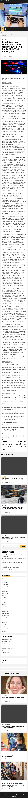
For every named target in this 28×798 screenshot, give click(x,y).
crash (12, 435)
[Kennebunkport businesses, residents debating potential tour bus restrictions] (14, 466)
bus (5, 435)
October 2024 (5, 617)
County (8, 435)
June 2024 (4, 626)
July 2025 (4, 597)
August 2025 (4, 595)
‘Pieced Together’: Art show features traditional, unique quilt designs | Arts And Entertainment (13, 785)
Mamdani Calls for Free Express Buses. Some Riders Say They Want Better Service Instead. (13, 509)
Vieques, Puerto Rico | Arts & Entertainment (11, 569)
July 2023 (4, 631)
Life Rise (4, 663)
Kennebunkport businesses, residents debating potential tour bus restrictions (13, 479)
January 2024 (5, 629)
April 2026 (4, 578)
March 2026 (4, 580)
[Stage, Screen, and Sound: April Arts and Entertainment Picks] (14, 714)
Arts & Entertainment (6, 641)
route (15, 435)
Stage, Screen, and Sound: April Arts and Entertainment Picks (13, 727)
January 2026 (5, 584)
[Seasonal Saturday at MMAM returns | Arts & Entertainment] (14, 742)
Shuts (22, 435)
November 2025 (5, 589)
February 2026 (5, 582)
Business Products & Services (8, 648)
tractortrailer (4, 437)
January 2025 (5, 611)
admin (10, 56)
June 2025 (4, 600)
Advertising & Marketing (7, 639)
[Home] (2, 29)
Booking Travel (5, 643)
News (3, 654)
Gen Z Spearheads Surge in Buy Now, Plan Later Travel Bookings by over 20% (20, 443)
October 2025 (5, 591)
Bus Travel (4, 39)
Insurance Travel (5, 652)
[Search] (26, 29)
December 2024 (5, 613)
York (9, 437)
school (18, 435)
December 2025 (5, 586)
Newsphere (20, 794)
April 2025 (4, 604)
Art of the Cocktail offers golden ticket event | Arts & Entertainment (13, 698)
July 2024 (4, 624)
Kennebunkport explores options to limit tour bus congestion (13, 538)
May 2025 (4, 602)
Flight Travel (4, 650)
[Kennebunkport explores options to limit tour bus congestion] (14, 525)
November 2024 (5, 615)
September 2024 (5, 620)
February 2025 (5, 609)
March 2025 (4, 606)
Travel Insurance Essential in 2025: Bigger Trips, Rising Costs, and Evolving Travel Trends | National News (8, 444)
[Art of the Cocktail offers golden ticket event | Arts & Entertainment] (14, 685)
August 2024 (4, 622)
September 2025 (5, 593)
